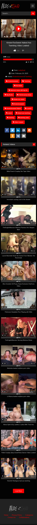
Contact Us (11, 517)
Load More (18, 491)
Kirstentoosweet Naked (13, 108)
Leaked (29, 108)
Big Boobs (10, 95)
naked (10, 113)
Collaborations (24, 517)
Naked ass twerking (24, 113)
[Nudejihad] (15, 6)
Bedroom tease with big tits (18, 90)
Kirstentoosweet (18, 76)
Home (6, 515)
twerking (11, 117)
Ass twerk (19, 85)
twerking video (24, 117)
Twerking (28, 76)
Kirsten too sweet (19, 99)
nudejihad (21, 70)
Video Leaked (19, 122)
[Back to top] (31, 519)
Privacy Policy (17, 515)
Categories (29, 515)
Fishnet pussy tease (25, 95)
